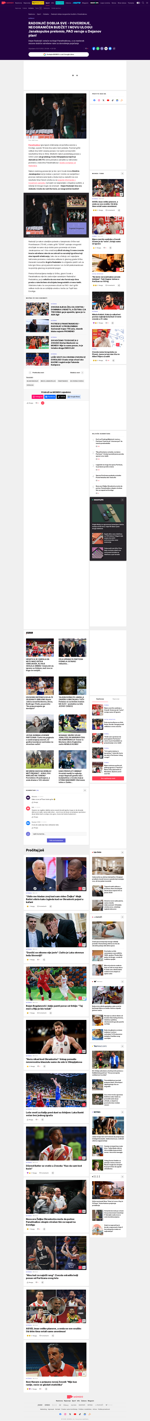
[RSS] (121, 100)
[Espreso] (47, 1405)
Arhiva (95, 1409)
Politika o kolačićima (85, 1409)
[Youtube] (108, 100)
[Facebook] (94, 100)
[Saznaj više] (122, 499)
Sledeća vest (75, 373)
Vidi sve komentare (56, 840)
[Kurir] (40, 1405)
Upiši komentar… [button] (39, 834)
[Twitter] (103, 100)
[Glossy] (66, 1405)
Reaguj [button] (31, 403)
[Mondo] (8, 3)
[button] (86, 48)
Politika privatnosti (104, 1409)
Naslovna (31, 14)
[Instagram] (99, 100)
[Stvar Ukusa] (109, 1405)
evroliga (30, 385)
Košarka (46, 14)
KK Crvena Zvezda (77, 381)
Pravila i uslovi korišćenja (69, 1409)
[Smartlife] (82, 1405)
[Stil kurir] (60, 1405)
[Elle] (54, 1405)
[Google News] (117, 100)
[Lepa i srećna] (73, 1405)
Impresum (51, 1409)
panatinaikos (63, 381)
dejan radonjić (32, 381)
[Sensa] (90, 1405)
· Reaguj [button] (100, 210)
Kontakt (57, 1409)
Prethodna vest (38, 373)
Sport (39, 14)
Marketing (43, 1409)
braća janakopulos (48, 381)
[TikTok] (112, 100)
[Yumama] (99, 1405)
